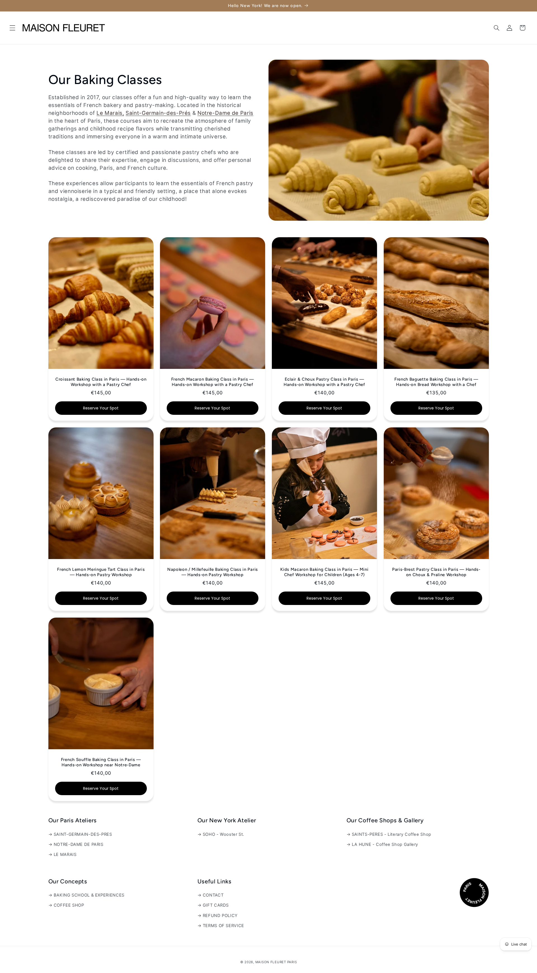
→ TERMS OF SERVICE (220, 925)
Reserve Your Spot (101, 408)
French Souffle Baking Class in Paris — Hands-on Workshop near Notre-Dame (101, 762)
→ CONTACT (210, 895)
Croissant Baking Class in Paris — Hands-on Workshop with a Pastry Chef (100, 382)
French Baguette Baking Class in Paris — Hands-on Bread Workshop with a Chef (436, 382)
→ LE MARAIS (62, 854)
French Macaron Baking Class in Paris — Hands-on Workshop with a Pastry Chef (212, 382)
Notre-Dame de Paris (225, 113)
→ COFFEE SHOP (66, 905)
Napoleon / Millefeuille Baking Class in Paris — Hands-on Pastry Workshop (212, 572)
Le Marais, (110, 113)
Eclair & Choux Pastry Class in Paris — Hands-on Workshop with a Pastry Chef (324, 382)
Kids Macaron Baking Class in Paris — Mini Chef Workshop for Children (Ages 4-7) (324, 572)
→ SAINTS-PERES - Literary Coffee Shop (389, 834)
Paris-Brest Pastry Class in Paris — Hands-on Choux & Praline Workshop (436, 572)
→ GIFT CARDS (213, 905)
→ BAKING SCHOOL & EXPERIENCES (86, 895)
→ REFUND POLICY (217, 915)
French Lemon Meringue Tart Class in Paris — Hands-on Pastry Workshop (101, 572)
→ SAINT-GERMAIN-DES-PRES (80, 834)
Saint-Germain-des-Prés (158, 113)
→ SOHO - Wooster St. (220, 834)
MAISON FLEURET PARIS (276, 962)
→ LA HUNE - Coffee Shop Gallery (382, 844)
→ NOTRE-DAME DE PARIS (75, 844)
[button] (12, 27)
